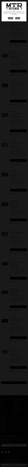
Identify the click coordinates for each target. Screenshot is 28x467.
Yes (10, 18)
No (17, 18)
